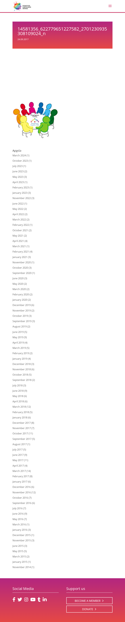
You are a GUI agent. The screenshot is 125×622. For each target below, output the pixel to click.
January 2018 (19, 417)
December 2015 (21, 535)
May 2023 (17, 177)
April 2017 (18, 465)
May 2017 (17, 460)
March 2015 (19, 556)
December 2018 (21, 364)
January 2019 (19, 358)
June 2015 (18, 546)
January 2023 (19, 192)
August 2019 (19, 326)
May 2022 (17, 209)
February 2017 (20, 476)
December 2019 (21, 305)
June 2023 (18, 171)
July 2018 (17, 385)
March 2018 (19, 406)
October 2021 (20, 230)
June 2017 (18, 455)
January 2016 (19, 529)
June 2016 (18, 513)
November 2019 (21, 310)
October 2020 (20, 267)
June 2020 (18, 278)
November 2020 (21, 262)
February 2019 (20, 353)
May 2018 (17, 396)
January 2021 (19, 257)
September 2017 (21, 439)
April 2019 (18, 342)
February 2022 (20, 225)
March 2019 (19, 348)
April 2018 (18, 401)
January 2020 (19, 299)
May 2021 (17, 235)
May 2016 (17, 519)
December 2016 (21, 487)
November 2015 (21, 540)
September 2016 (21, 503)
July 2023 (17, 166)
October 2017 (20, 433)
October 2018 (20, 374)
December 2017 (21, 422)
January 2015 (19, 562)
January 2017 (19, 481)
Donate (87, 609)
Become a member (87, 601)
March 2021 (19, 246)
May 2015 (17, 551)
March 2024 (19, 155)
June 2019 (18, 332)
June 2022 (18, 203)
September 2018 (21, 380)
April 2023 (18, 182)
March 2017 (19, 471)
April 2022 (18, 214)
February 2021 (20, 251)
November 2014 (21, 567)
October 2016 (20, 497)
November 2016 (21, 492)
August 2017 (19, 444)
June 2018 (18, 390)
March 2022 (19, 219)
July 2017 (17, 449)
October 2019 (20, 316)
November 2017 (21, 428)
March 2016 (19, 524)
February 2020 (20, 294)
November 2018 (21, 369)
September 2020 (21, 273)
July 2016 (17, 508)
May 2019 (17, 337)
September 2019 (21, 321)
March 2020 (19, 289)
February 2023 (20, 187)
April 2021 (18, 241)
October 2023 (20, 160)
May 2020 (17, 283)
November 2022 (21, 198)
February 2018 (20, 412)
